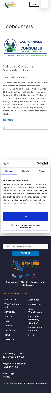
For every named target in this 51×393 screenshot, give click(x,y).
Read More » (9, 119)
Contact (8, 325)
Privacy (6, 376)
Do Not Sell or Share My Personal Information (25, 383)
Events (31, 335)
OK (25, 216)
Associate (33, 299)
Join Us (8, 316)
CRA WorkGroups (35, 310)
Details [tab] (25, 171)
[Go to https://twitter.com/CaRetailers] (21, 276)
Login (34, 4)
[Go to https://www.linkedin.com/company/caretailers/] (27, 276)
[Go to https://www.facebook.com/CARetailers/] (14, 276)
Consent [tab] (9, 171)
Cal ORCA (9, 330)
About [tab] (42, 171)
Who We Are (10, 299)
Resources (10, 339)
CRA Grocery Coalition (35, 329)
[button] (25, 253)
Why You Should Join (12, 306)
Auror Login (9, 373)
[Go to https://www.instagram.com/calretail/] (34, 276)
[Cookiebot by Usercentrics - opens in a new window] (36, 163)
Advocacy (9, 311)
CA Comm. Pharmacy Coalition (34, 319)
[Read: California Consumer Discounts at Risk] (25, 48)
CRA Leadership (36, 304)
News (7, 334)
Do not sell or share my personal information (25, 226)
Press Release (12, 77)
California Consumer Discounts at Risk (19, 68)
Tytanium (30, 285)
